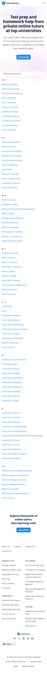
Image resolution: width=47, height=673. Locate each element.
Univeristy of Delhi (10, 364)
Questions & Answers (11, 600)
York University (8, 347)
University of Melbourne (12, 387)
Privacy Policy (36, 661)
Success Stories (8, 614)
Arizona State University (12, 93)
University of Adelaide (11, 315)
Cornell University (9, 125)
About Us (6, 546)
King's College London (11, 178)
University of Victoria (11, 445)
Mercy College (8, 213)
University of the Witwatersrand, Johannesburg (22, 435)
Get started (23, 57)
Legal (15, 666)
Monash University (10, 222)
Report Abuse (28, 666)
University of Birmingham (13, 324)
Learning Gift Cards (10, 605)
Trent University (9, 294)
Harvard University (10, 165)
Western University (10, 343)
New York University (10, 227)
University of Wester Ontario (14, 454)
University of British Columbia (14, 329)
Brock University (9, 98)
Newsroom (30, 546)
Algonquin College (10, 84)
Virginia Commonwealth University (17, 470)
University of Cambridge (12, 338)
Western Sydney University (13, 484)
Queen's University (10, 253)
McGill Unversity (9, 200)
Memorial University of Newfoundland (18, 209)
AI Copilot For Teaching (35, 570)
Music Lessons (8, 583)
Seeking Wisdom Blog (11, 609)
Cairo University (9, 102)
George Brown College (11, 156)
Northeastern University (12, 232)
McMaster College (9, 204)
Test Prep (6, 579)
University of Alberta (11, 320)
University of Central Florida (14, 359)
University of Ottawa (11, 413)
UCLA (4, 311)
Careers (17, 546)
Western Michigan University (14, 480)
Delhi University (8, 146)
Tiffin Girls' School (9, 289)
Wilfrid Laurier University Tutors (15, 493)
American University (10, 89)
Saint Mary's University (12, 267)
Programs (6, 588)
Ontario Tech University (12, 236)
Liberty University (9, 187)
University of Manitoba (12, 382)
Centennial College (10, 111)
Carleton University (10, 107)
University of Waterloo (11, 449)
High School (7, 169)
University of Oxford (10, 417)
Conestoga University (11, 120)
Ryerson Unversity (10, 262)
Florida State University (12, 151)
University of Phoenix (11, 422)
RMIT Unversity (8, 257)
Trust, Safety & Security (15, 661)
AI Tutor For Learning (34, 565)
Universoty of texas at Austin (14, 431)
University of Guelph (11, 373)
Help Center (30, 626)
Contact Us (6, 551)
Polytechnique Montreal (12, 241)
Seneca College (8, 271)
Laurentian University (11, 183)
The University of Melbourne (14, 285)
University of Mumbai (11, 391)
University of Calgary (11, 333)
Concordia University (11, 116)
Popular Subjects (9, 565)
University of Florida (10, 369)
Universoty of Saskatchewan (14, 426)
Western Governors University (15, 475)
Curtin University (9, 130)
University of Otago (10, 400)
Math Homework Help (11, 570)
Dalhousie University (11, 142)
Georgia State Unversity (12, 160)
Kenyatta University (10, 174)
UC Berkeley (7, 306)
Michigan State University (13, 218)
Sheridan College (9, 276)
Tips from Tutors (9, 618)
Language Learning (10, 574)
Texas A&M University (11, 280)
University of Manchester (13, 378)
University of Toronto (11, 440)
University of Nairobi (11, 396)
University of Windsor (11, 458)
